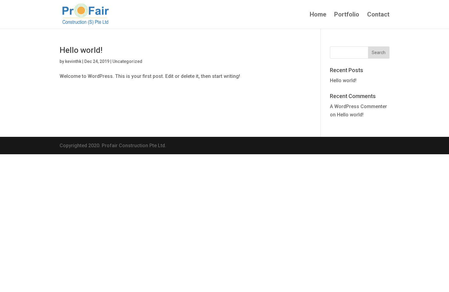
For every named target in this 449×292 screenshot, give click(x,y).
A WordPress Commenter (358, 106)
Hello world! (81, 50)
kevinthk (73, 61)
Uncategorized (127, 61)
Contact (378, 15)
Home (318, 15)
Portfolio (346, 15)
